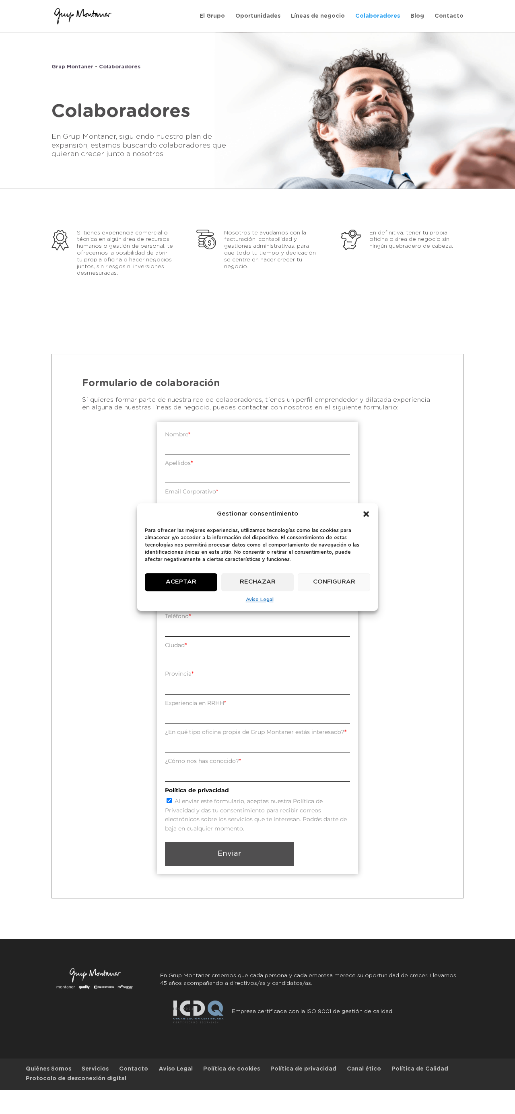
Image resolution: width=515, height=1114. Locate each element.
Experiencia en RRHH (195, 703)
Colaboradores (377, 16)
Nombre (177, 434)
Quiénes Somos (48, 1069)
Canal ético (364, 1069)
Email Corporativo (191, 491)
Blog (417, 16)
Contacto (449, 16)
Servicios (95, 1069)
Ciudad (176, 645)
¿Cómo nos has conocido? (203, 761)
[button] (366, 514)
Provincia (179, 673)
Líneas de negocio (318, 16)
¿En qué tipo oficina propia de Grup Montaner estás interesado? (255, 732)
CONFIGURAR (334, 582)
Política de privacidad (303, 1069)
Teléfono (178, 616)
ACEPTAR (181, 582)
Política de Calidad (419, 1069)
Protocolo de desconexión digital (76, 1078)
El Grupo (212, 16)
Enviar (229, 853)
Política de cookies (231, 1069)
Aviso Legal (260, 599)
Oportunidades (257, 16)
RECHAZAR (258, 582)
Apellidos (179, 463)
